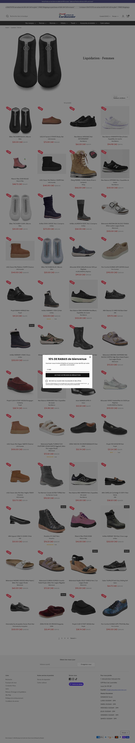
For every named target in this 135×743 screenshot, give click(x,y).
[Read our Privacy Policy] (88, 384)
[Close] (90, 357)
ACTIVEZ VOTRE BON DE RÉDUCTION (67, 375)
